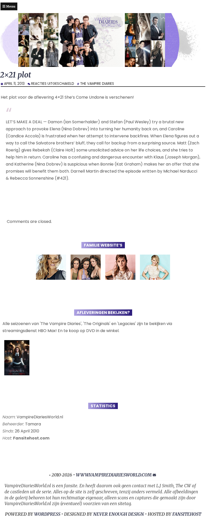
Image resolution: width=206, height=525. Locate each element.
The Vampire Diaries (97, 83)
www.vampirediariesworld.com (114, 475)
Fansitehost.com (31, 438)
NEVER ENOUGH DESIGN (118, 514)
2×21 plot (15, 74)
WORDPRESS (47, 514)
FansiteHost (186, 514)
